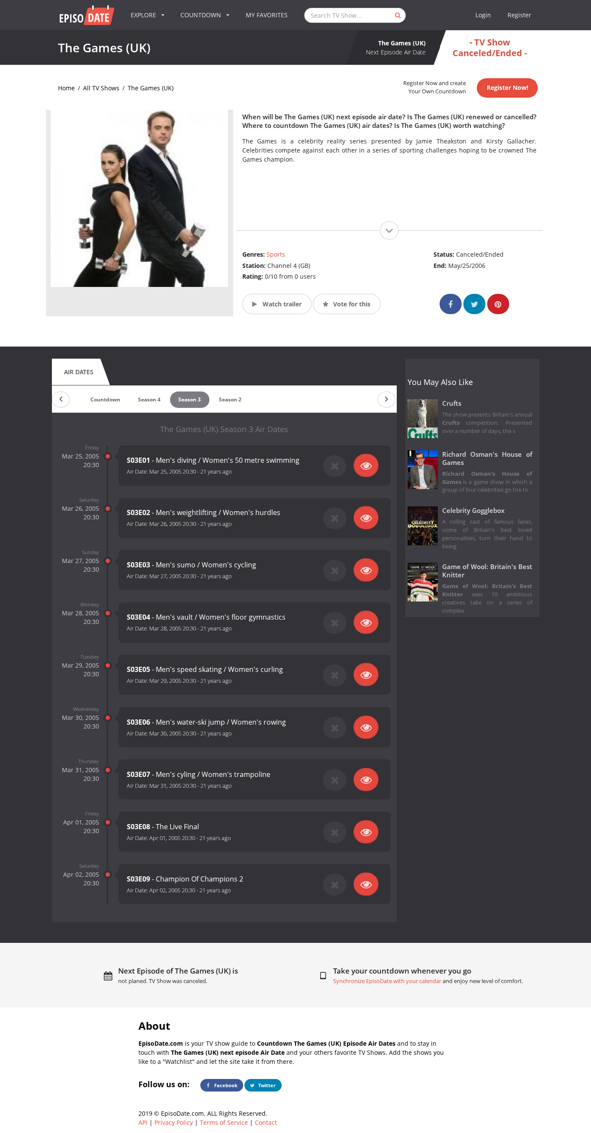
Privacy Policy (173, 1122)
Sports (276, 254)
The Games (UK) (150, 88)
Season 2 (230, 399)
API (143, 1122)
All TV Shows (101, 88)
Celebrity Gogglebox (473, 510)
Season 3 (189, 399)
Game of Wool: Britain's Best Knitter (487, 571)
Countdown (105, 399)
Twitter (266, 1085)
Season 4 (149, 399)
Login (483, 15)
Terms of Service (224, 1122)
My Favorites (267, 15)
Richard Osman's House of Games (487, 458)
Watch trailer (281, 304)
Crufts (451, 403)
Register (519, 15)
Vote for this (350, 304)
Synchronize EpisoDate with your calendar (387, 981)
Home (66, 88)
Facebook (225, 1085)
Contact (266, 1122)
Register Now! (507, 87)
